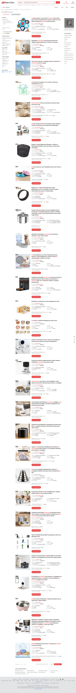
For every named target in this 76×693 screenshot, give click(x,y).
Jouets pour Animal (54, 670)
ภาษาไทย (65, 680)
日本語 (22, 680)
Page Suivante (57, 664)
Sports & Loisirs (5, 19)
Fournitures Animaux (6, 21)
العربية (54, 680)
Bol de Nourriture (67, 48)
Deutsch (33, 680)
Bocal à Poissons (52, 4)
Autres (4, 54)
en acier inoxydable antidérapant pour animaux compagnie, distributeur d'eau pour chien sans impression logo (46, 471)
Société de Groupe (6, 43)
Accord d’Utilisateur (26, 679)
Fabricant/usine (6, 40)
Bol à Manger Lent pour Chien (69, 57)
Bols (27, 673)
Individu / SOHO (6, 45)
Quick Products (27, 683)
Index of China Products (45, 683)
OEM (4, 51)
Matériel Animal (33, 4)
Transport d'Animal (30, 670)
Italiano (41, 680)
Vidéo (17, 40)
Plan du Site (53, 679)
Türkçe (69, 680)
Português (37, 680)
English (10, 680)
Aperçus (57, 679)
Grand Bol (66, 46)
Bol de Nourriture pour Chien (69, 55)
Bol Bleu (38, 4)
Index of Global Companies (54, 683)
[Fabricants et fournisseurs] (7, 2)
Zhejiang (5, 58)
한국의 (51, 680)
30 (22, 664)
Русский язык (46, 680)
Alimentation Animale (19, 670)
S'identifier (73, 3)
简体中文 (14, 680)
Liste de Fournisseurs (16, 14)
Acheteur (56, 7)
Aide (62, 7)
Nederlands (58, 680)
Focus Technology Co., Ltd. (37, 685)
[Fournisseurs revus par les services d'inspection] (7, 31)
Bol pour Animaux (46, 4)
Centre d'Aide (15, 679)
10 (19, 664)
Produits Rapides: (20, 4)
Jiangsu (5, 61)
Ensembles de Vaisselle (43, 670)
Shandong (5, 63)
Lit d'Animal (52, 672)
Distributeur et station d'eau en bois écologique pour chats (45, 301)
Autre (4, 42)
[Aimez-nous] (60, 679)
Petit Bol (66, 52)
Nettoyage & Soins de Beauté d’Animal (20, 672)
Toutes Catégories (6, 7)
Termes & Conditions (38, 688)
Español (29, 680)
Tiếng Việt (73, 680)
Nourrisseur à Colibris (27, 4)
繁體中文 (18, 680)
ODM (4, 49)
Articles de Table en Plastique (32, 672)
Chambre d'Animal (42, 672)
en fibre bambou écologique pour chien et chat (44, 320)
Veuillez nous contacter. (7, 71)
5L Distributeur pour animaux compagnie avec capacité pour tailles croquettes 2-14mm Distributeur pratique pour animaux (47, 578)
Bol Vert (65, 61)
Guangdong (5, 60)
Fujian (4, 64)
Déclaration (20, 679)
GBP (41, 4)
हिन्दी (62, 680)
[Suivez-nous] (62, 679)
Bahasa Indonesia (39, 681)
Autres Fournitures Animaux (20, 673)
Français (25, 680)
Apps (67, 7)
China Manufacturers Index (35, 683)
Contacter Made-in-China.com (45, 679)
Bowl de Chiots (67, 50)
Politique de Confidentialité (34, 679)
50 (24, 664)
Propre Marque (6, 52)
